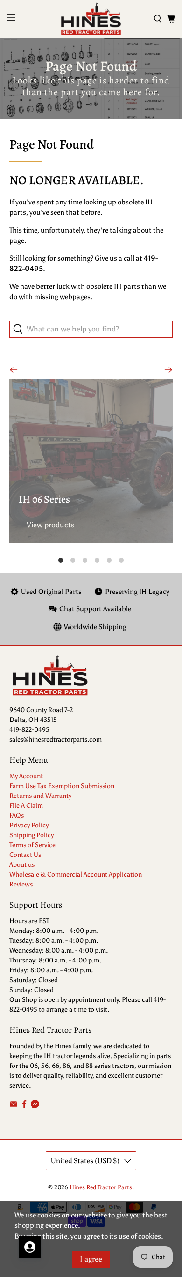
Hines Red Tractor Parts (101, 1187)
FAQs (16, 815)
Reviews (21, 884)
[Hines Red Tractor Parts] (91, 18)
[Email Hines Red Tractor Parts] (13, 1106)
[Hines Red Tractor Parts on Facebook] (24, 1106)
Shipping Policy (31, 835)
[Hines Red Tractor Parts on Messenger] (35, 1106)
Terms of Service (32, 845)
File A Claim (26, 806)
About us (22, 865)
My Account (26, 776)
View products (50, 524)
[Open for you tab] (30, 1247)
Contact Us (25, 855)
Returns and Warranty (40, 796)
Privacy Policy (29, 825)
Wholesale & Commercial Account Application (75, 875)
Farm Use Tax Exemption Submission (61, 786)
